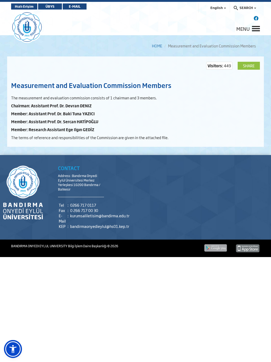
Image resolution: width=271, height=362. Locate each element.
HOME (157, 45)
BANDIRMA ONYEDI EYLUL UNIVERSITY (39, 246)
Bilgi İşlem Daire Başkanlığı (87, 246)
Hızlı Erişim (24, 6)
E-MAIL (74, 6)
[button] (13, 349)
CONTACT (69, 168)
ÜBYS (50, 6)
